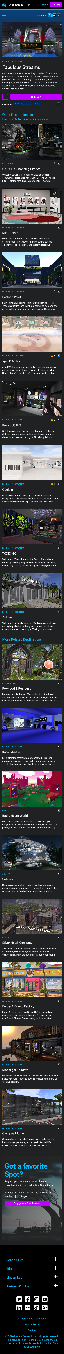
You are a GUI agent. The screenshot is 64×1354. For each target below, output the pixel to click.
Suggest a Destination (27, 1203)
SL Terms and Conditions (32, 1318)
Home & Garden (9, 163)
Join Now (35, 96)
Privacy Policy (32, 1324)
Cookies (32, 1330)
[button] (18, 5)
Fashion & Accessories (13, 62)
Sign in (45, 4)
